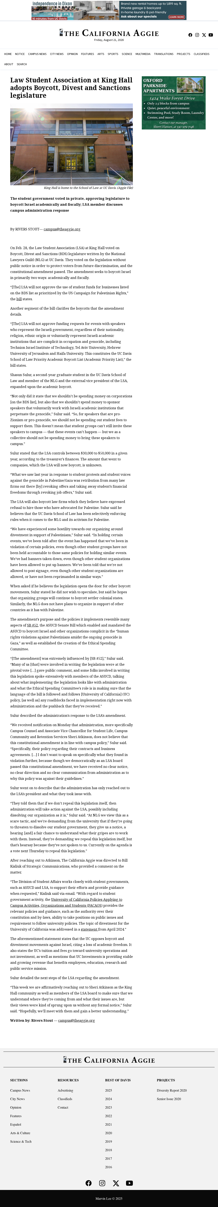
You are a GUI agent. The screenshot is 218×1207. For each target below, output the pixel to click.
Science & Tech (21, 1141)
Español (15, 1124)
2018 (108, 1150)
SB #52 (32, 625)
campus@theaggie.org (62, 229)
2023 (108, 1107)
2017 (108, 1158)
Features (16, 1116)
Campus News (20, 1090)
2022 (108, 1116)
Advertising (65, 1090)
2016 (108, 1167)
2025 (108, 1090)
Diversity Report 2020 (172, 1090)
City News (17, 1098)
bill (19, 299)
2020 (108, 1133)
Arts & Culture (20, 1133)
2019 (108, 1141)
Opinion (15, 1107)
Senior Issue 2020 (169, 1098)
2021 (108, 1124)
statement (89, 929)
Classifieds (65, 1098)
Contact (63, 1107)
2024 (108, 1098)
